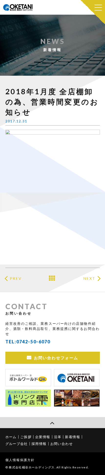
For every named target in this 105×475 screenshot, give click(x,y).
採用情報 (39, 444)
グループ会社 (16, 444)
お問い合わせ (61, 444)
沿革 (58, 437)
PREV (15, 278)
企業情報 (42, 437)
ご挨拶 (26, 437)
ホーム (11, 437)
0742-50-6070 (33, 341)
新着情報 (72, 437)
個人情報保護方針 (20, 460)
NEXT (89, 278)
